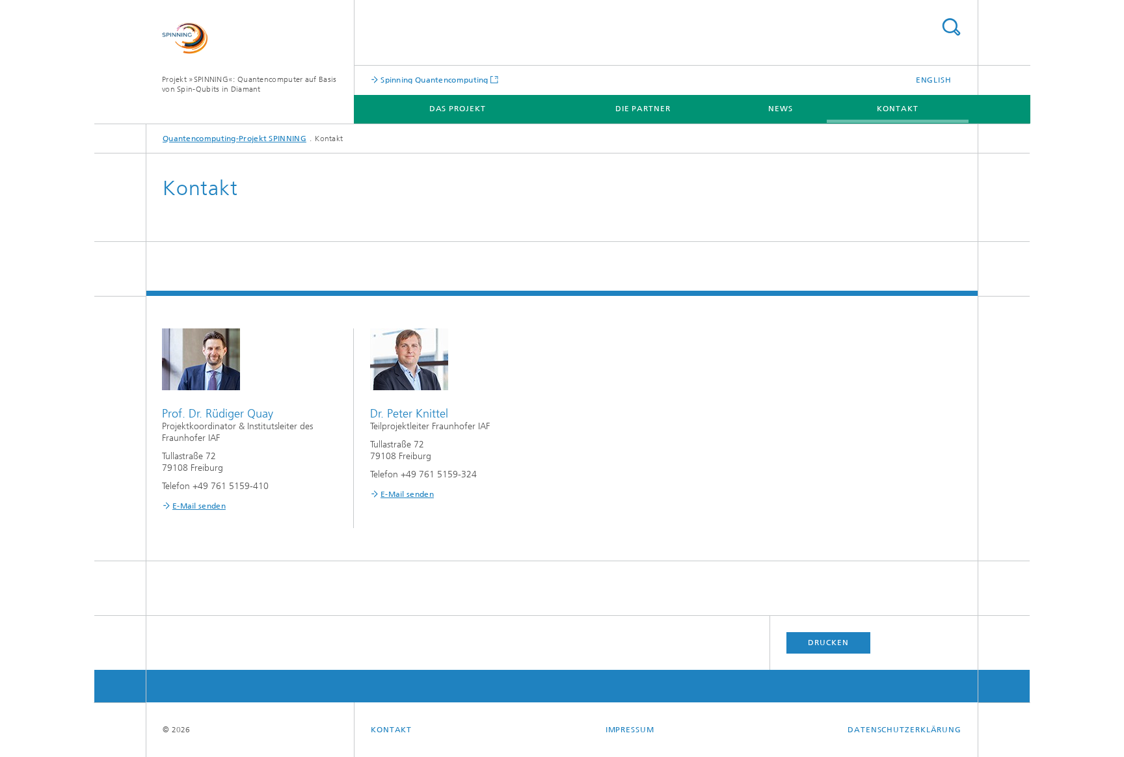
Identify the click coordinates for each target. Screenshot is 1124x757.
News (780, 108)
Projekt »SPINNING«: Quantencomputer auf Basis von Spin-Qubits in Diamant (249, 84)
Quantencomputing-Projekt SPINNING (234, 138)
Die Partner (643, 108)
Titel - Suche (951, 27)
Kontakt (897, 108)
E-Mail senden (199, 506)
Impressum (630, 729)
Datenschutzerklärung (904, 729)
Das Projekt (457, 108)
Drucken (828, 642)
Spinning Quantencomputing (433, 79)
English (934, 80)
